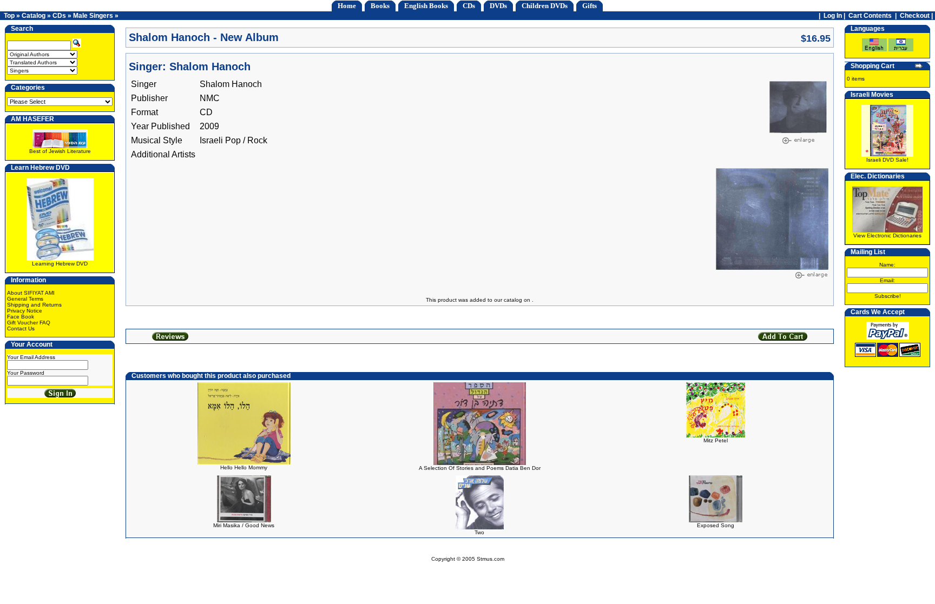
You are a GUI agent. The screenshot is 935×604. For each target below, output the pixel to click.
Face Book (20, 317)
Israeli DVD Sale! (887, 160)
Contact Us (21, 328)
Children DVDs (545, 6)
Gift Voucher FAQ (28, 323)
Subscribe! (887, 296)
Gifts (589, 6)
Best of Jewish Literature (60, 151)
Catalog (33, 15)
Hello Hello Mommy (243, 467)
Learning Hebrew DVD (60, 264)
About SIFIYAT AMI (31, 293)
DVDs (498, 6)
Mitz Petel (715, 440)
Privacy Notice (24, 311)
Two (479, 532)
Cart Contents (870, 15)
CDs (469, 6)
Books (380, 6)
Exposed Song (715, 525)
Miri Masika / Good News (243, 525)
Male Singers (93, 15)
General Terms (25, 299)
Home (347, 6)
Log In (833, 15)
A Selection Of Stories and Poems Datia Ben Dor (480, 468)
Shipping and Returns (34, 305)
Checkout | (917, 15)
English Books (426, 6)
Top (9, 15)
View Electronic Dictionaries (887, 235)
